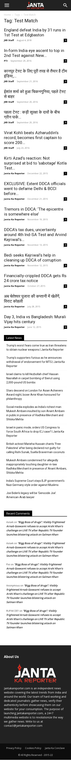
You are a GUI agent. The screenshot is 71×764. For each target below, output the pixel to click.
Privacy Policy (13, 748)
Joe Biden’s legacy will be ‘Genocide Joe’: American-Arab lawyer (31, 495)
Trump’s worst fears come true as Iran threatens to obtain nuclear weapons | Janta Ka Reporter (36, 347)
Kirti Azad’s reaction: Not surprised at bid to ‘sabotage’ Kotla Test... (35, 163)
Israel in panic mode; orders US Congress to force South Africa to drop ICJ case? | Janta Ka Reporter (35, 431)
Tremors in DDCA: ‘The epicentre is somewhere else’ (33, 211)
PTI (6, 60)
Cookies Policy (33, 748)
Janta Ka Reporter (14, 173)
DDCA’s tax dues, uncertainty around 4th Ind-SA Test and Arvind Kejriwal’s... (35, 234)
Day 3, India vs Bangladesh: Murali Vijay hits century (35, 319)
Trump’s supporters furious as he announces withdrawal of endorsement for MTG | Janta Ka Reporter (35, 362)
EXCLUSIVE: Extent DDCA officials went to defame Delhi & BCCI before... (35, 188)
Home (7, 14)
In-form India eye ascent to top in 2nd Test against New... (34, 53)
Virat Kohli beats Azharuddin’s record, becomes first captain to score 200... (33, 137)
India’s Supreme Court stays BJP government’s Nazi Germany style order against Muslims (35, 482)
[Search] (65, 5)
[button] (6, 5)
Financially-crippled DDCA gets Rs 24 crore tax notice (35, 278)
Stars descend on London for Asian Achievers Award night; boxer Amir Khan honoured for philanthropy (34, 394)
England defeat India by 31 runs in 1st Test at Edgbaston (34, 32)
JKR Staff (9, 40)
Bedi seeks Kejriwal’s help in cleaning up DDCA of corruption (32, 258)
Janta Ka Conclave (55, 748)
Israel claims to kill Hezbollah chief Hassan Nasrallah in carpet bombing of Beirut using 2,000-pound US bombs (33, 378)
